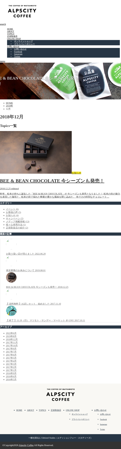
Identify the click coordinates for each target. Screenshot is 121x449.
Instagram (18, 54)
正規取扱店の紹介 (17, 227)
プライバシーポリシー (24, 44)
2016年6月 (11, 376)
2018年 (9, 106)
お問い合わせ (13, 46)
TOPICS (10, 34)
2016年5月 (11, 379)
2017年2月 (11, 367)
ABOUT (10, 31)
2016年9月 (11, 373)
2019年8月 (11, 336)
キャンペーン (14, 218)
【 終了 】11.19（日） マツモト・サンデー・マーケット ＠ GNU (45, 320)
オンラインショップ (23, 41)
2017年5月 (11, 358)
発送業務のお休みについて (26, 270)
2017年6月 (11, 355)
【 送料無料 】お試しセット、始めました (33, 304)
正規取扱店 (12, 36)
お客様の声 (13, 212)
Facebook (18, 52)
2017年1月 (11, 370)
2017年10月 (12, 345)
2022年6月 (11, 333)
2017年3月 (11, 364)
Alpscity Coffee (26, 445)
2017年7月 (11, 351)
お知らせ (12, 215)
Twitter (17, 56)
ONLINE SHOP (14, 39)
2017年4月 (11, 361)
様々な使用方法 (16, 224)
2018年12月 (12, 339)
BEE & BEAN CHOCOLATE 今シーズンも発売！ (37, 287)
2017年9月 (11, 348)
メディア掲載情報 (17, 221)
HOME (10, 29)
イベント (12, 209)
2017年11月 (12, 342)
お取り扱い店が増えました (26, 254)
